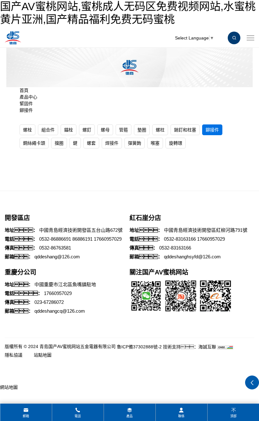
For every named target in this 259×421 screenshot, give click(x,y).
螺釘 (86, 129)
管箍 (123, 129)
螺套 (91, 143)
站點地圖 (42, 355)
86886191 (82, 239)
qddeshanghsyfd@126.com (192, 256)
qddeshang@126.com (57, 256)
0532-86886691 (55, 239)
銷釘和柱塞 (185, 129)
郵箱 (26, 416)
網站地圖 (9, 387)
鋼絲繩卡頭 (34, 143)
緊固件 (26, 103)
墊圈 (141, 129)
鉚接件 (26, 110)
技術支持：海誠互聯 (189, 346)
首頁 (24, 90)
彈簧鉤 (134, 143)
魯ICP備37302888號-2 (139, 346)
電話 (78, 416)
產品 (129, 416)
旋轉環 (175, 143)
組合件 (48, 129)
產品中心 (28, 96)
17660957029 (108, 239)
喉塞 (155, 143)
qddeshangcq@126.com (59, 311)
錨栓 (68, 129)
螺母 (105, 129)
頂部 (233, 416)
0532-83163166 (180, 239)
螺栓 (27, 129)
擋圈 (59, 143)
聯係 (181, 416)
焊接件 (111, 143)
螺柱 (160, 129)
